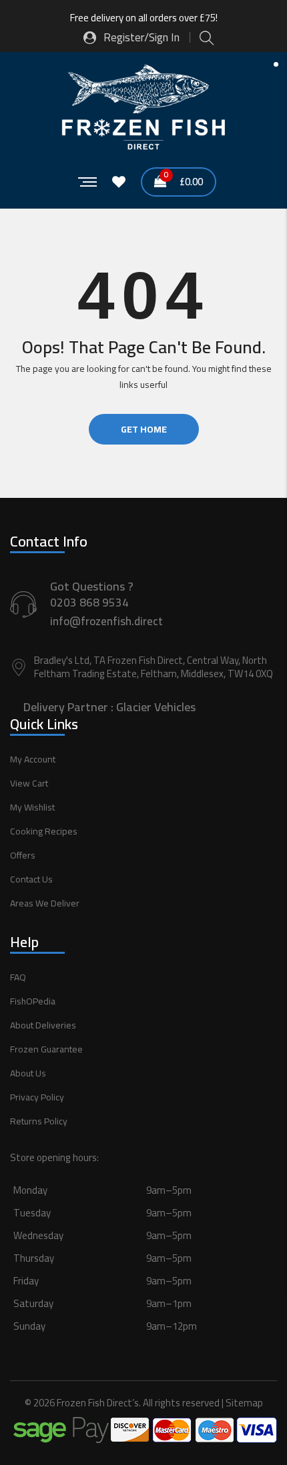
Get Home (144, 429)
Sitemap (244, 1402)
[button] (143, 1273)
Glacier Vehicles (156, 707)
